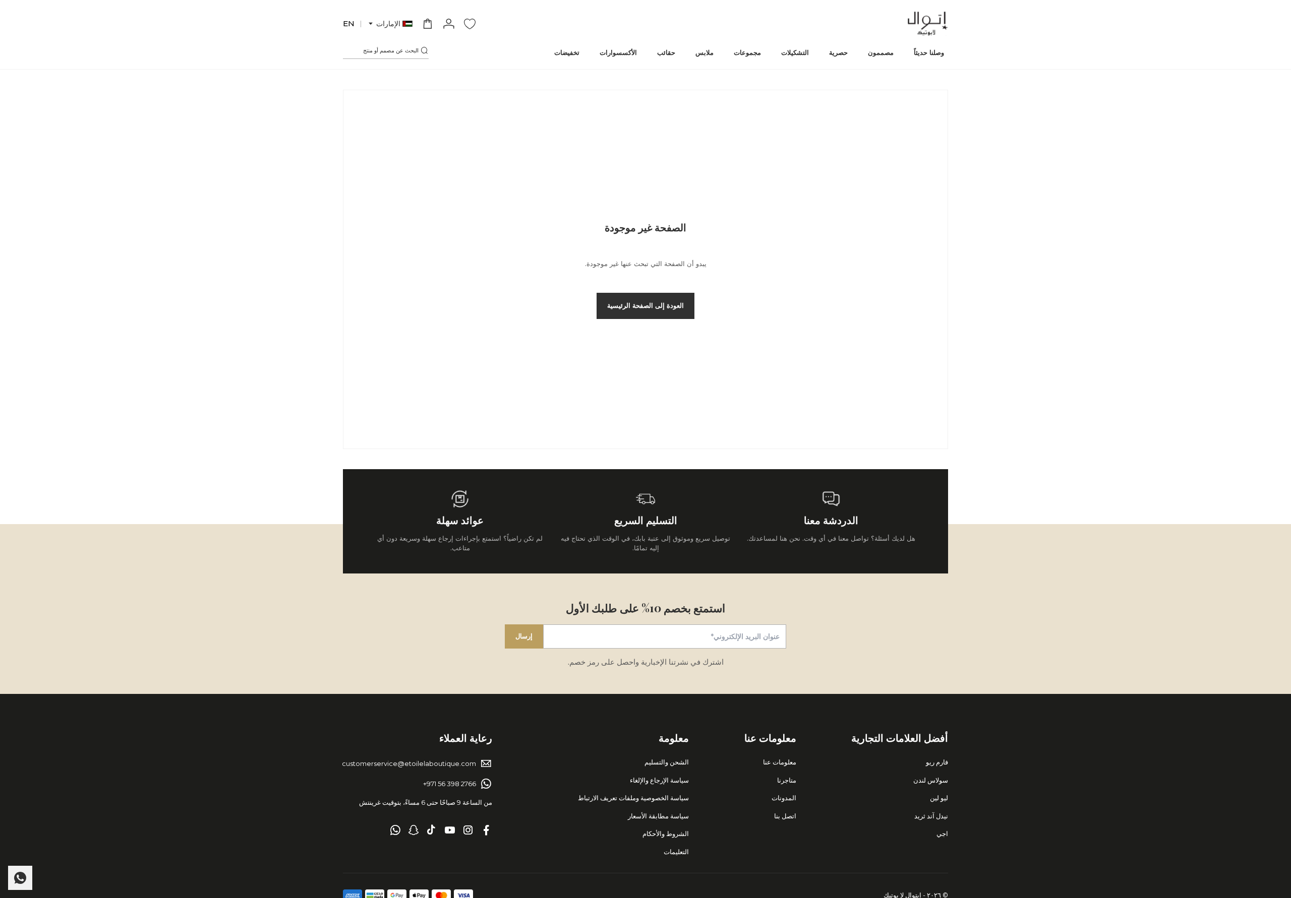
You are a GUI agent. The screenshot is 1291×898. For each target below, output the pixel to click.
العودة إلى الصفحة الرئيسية (645, 305)
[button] (390, 24)
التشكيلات (795, 52)
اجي (942, 833)
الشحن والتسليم (666, 762)
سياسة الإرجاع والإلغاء (659, 780)
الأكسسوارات (618, 52)
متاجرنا (786, 780)
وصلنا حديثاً (929, 52)
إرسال (524, 636)
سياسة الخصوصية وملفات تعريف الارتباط (633, 798)
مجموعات (747, 52)
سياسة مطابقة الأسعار (658, 816)
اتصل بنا (785, 816)
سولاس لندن (930, 780)
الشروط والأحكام (665, 833)
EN (349, 23)
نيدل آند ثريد (931, 816)
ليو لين (939, 798)
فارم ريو (937, 762)
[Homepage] (928, 24)
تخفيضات (566, 52)
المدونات (784, 798)
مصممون (881, 52)
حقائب (666, 52)
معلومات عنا (779, 762)
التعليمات (676, 852)
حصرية (838, 52)
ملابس (704, 52)
